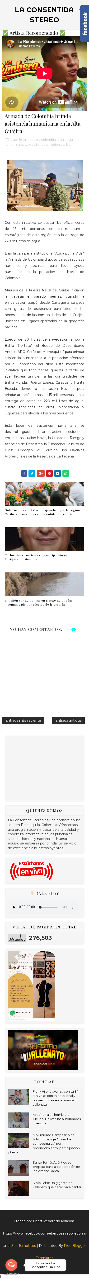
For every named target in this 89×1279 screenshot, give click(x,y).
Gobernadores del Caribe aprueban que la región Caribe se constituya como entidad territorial (42, 512)
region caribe (60, 144)
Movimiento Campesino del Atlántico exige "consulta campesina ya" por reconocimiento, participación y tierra (44, 1143)
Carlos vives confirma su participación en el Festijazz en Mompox (38, 557)
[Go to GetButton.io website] (11, 1274)
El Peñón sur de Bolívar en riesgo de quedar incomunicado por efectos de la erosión (38, 602)
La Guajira (32, 144)
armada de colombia (39, 139)
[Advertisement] (43, 767)
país (45, 144)
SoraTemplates (23, 1246)
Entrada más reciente (23, 720)
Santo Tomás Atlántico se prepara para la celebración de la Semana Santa (56, 1166)
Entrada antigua (68, 720)
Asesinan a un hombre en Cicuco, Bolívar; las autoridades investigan (57, 1119)
